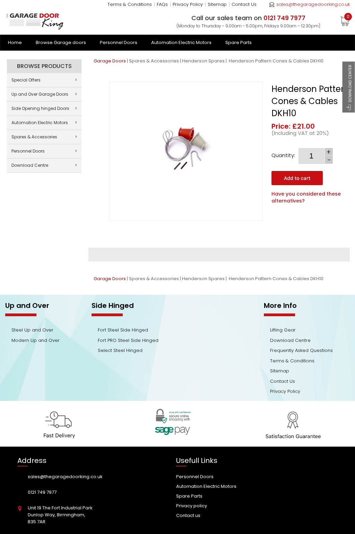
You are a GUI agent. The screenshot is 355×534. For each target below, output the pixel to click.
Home (15, 42)
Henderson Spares (203, 61)
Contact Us (244, 4)
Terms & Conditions (129, 4)
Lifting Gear (283, 330)
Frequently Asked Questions (301, 350)
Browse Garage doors (61, 42)
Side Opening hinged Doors (44, 108)
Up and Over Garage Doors (44, 94)
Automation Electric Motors (181, 42)
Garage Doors (110, 61)
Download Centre (44, 165)
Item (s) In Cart (348, 18)
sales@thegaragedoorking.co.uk (313, 4)
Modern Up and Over (35, 340)
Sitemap (217, 4)
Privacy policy (191, 505)
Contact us (188, 515)
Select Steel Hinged (120, 350)
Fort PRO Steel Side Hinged (128, 340)
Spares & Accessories (154, 61)
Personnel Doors (118, 42)
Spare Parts (238, 42)
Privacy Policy (188, 4)
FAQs (162, 4)
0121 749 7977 (42, 492)
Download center (350, 83)
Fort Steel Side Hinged (123, 330)
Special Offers (44, 80)
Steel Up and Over (32, 330)
